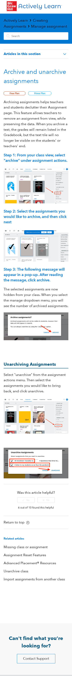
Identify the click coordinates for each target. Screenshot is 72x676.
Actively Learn (16, 20)
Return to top (14, 522)
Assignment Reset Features (25, 555)
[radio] (26, 500)
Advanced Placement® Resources (30, 563)
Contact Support (36, 658)
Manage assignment (49, 26)
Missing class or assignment (26, 547)
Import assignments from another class (34, 579)
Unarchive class (16, 571)
